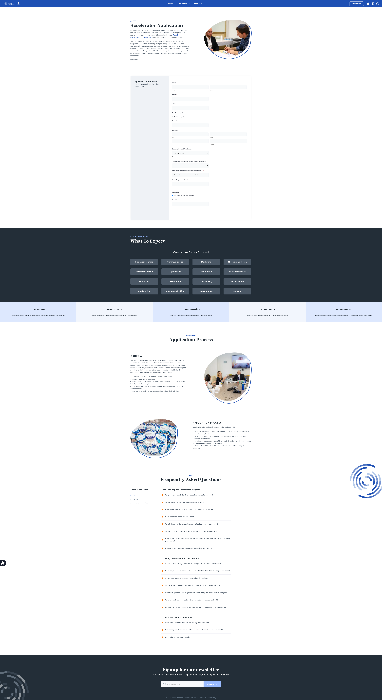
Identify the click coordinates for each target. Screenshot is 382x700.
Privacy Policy (199, 698)
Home (170, 4)
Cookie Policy (210, 698)
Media (197, 4)
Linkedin (147, 37)
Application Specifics (139, 503)
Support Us (356, 4)
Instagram (135, 37)
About (132, 495)
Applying (134, 499)
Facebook (177, 35)
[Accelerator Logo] (12, 3)
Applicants (182, 4)
